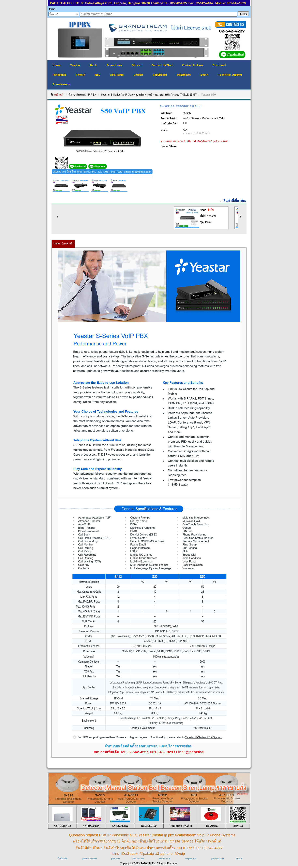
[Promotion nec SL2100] (149, 820)
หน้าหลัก (59, 94)
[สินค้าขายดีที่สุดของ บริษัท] (62, 820)
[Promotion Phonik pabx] (180, 820)
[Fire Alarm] (211, 820)
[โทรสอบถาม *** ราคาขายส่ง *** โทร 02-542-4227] (149, 802)
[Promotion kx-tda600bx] (91, 820)
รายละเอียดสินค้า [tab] (63, 243)
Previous (41, 39)
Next (257, 39)
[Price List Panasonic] (120, 820)
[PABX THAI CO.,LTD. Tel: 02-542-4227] (149, 5)
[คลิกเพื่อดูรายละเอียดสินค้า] (193, 227)
